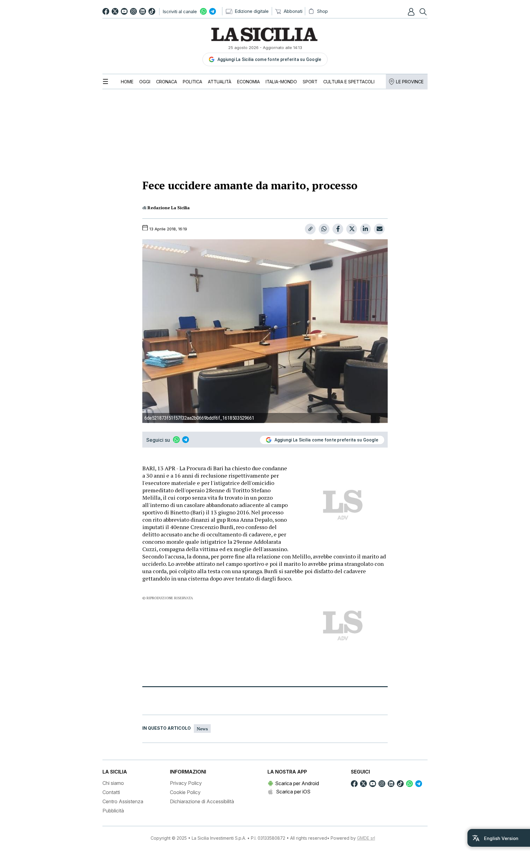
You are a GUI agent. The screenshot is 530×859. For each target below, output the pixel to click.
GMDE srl (366, 838)
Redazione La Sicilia (169, 207)
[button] (412, 11)
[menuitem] (127, 81)
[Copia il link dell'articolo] (310, 229)
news (202, 729)
